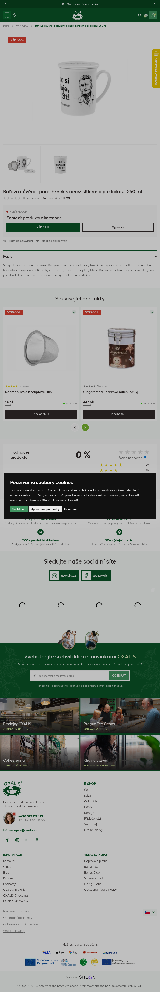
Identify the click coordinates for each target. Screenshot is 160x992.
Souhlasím (19, 509)
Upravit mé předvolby (45, 509)
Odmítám (70, 509)
